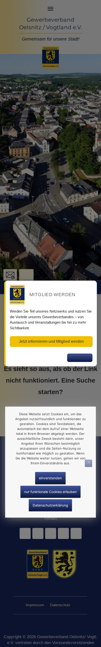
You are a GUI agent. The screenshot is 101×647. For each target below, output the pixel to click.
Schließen (80, 358)
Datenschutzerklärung (50, 505)
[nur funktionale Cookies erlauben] (88, 463)
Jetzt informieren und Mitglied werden (51, 341)
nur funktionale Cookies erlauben (50, 492)
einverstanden (50, 478)
